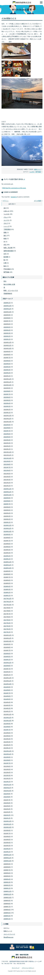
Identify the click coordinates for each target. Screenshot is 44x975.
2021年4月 (7, 476)
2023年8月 (7, 391)
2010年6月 (7, 836)
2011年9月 (7, 794)
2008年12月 (7, 891)
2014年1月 (7, 711)
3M (5, 208)
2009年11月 (7, 858)
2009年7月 (7, 870)
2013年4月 (7, 739)
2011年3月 (7, 812)
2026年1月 (7, 303)
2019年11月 (7, 528)
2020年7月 (7, 504)
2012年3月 (7, 775)
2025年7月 (7, 321)
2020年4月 (7, 513)
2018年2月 (7, 592)
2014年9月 (7, 687)
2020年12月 (7, 489)
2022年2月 (7, 446)
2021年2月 (7, 482)
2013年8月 (7, 726)
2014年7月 (7, 693)
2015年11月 (7, 662)
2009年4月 (7, 879)
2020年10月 (7, 495)
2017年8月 (7, 611)
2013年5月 (7, 736)
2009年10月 (7, 861)
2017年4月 (7, 623)
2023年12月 (7, 379)
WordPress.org (8, 937)
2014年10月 (7, 684)
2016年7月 (7, 650)
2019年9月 (7, 534)
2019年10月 (7, 531)
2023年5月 (7, 400)
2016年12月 (7, 635)
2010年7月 (7, 833)
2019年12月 (7, 525)
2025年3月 (7, 333)
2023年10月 (7, 385)
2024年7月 (7, 357)
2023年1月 (7, 412)
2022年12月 (7, 415)
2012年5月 (7, 769)
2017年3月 (7, 626)
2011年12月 (7, 784)
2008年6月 (7, 909)
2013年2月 (7, 745)
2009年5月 (7, 876)
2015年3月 (7, 672)
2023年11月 (7, 382)
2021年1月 (7, 485)
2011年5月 (7, 806)
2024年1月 (7, 376)
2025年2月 (7, 336)
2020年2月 (7, 519)
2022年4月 (7, 440)
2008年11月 (7, 894)
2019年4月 (7, 550)
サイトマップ (15, 968)
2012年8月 (7, 760)
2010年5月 (7, 839)
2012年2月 (7, 778)
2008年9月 (7, 900)
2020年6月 (7, 507)
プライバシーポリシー (28, 968)
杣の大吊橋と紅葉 (9, 284)
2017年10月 (7, 605)
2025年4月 (7, 330)
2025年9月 (7, 315)
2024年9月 (7, 351)
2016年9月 (7, 644)
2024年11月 (7, 345)
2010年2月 (7, 849)
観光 (5, 266)
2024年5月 (7, 364)
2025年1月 (7, 339)
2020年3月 (7, 516)
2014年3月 (7, 705)
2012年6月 (7, 766)
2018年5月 (7, 583)
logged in (14, 197)
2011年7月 (7, 800)
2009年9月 (7, 864)
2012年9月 (7, 757)
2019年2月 (7, 556)
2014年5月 (7, 699)
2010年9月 (7, 830)
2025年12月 (7, 306)
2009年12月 (7, 855)
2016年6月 (7, 653)
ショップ (6, 226)
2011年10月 (7, 791)
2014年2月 (7, 708)
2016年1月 (7, 659)
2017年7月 (7, 614)
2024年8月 (7, 354)
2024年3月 (7, 370)
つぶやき (32, 172)
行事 (5, 263)
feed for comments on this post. (14, 188)
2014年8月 (7, 690)
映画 (5, 238)
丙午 (5, 281)
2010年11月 (7, 824)
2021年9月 (7, 461)
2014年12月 (7, 678)
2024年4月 (7, 367)
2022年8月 (7, 428)
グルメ (6, 217)
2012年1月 (7, 781)
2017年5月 (7, 620)
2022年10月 (7, 421)
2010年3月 (7, 845)
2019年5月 (7, 547)
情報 (5, 232)
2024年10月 (7, 348)
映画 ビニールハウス (11, 290)
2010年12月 (7, 821)
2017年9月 (7, 608)
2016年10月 (7, 641)
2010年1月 (7, 852)
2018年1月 (7, 595)
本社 (5, 244)
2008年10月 (7, 897)
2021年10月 (7, 458)
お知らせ (6, 211)
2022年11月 (7, 418)
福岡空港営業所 (9, 251)
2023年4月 (7, 403)
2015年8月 (7, 665)
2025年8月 (7, 318)
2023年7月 (7, 394)
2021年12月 (7, 452)
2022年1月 (7, 449)
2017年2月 (7, 629)
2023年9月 (7, 388)
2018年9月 (7, 571)
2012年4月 (7, 772)
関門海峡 (38, 172)
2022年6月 (7, 434)
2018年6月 (7, 580)
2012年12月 (7, 751)
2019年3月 (7, 553)
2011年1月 (7, 818)
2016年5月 (7, 656)
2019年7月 (7, 540)
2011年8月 (7, 797)
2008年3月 (7, 919)
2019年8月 (7, 537)
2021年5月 (7, 473)
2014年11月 (7, 681)
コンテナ (6, 220)
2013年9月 (7, 723)
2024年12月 (7, 342)
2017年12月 (7, 598)
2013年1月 (7, 748)
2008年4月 (7, 916)
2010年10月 (7, 827)
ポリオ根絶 (37, 201)
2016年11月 (7, 638)
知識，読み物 (8, 247)
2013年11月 (7, 717)
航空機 (6, 257)
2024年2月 (7, 373)
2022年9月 (7, 425)
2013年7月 (7, 729)
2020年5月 (7, 510)
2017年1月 (7, 632)
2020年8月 (7, 501)
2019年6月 (7, 543)
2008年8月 (7, 903)
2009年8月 (7, 867)
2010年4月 (7, 842)
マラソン (5, 201)
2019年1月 (7, 559)
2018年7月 (7, 577)
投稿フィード (8, 931)
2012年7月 (7, 763)
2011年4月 (7, 809)
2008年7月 (7, 906)
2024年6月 (7, 361)
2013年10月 (7, 720)
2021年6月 (7, 470)
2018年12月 (7, 562)
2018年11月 (7, 565)
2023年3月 (7, 406)
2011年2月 (7, 815)
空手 (5, 254)
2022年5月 (7, 437)
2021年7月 (7, 467)
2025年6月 (7, 324)
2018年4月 (7, 586)
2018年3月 (7, 589)
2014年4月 (7, 702)
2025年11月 (7, 309)
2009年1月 (7, 888)
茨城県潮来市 (8, 293)
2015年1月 (7, 675)
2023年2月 (7, 409)
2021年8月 (7, 464)
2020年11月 (7, 492)
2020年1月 (7, 522)
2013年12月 (7, 714)
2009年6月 (7, 873)
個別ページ (37, 169)
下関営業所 (7, 229)
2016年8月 (7, 647)
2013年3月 (7, 742)
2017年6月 (7, 617)
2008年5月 (7, 913)
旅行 (5, 235)
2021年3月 (7, 479)
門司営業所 (7, 269)
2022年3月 (7, 443)
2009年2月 (7, 885)
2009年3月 (7, 882)
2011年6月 (7, 803)
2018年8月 (7, 574)
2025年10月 (7, 312)
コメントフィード (9, 934)
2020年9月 (7, 498)
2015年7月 (7, 669)
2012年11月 (7, 754)
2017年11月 (7, 601)
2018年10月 (7, 568)
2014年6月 (7, 696)
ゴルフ (6, 223)
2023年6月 (7, 397)
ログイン (6, 928)
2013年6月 (7, 733)
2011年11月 (7, 787)
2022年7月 (7, 431)
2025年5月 (7, 327)
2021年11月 (7, 455)
